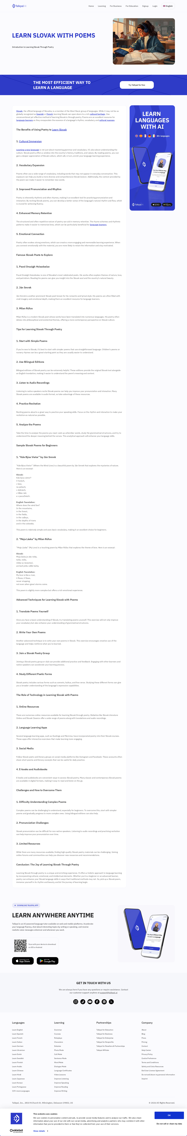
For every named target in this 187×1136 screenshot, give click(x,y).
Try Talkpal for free (136, 85)
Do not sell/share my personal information (158, 1074)
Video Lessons (60, 1074)
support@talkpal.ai (108, 992)
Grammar (58, 1030)
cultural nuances (106, 120)
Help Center (146, 1050)
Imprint (145, 1079)
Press (144, 1038)
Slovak (37, 47)
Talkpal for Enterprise (104, 1038)
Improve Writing (60, 1091)
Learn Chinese (17, 1070)
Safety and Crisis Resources (153, 1066)
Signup (145, 6)
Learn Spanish (17, 1034)
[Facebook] (97, 1001)
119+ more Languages (21, 1091)
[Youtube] (89, 1001)
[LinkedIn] (104, 1001)
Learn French (17, 1038)
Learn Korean (17, 1083)
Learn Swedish (18, 1058)
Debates (57, 1046)
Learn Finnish (17, 1062)
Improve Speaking (61, 1083)
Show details (39, 1131)
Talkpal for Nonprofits (105, 1042)
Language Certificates (63, 1070)
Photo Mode (59, 1050)
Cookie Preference (149, 1058)
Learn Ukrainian (18, 1050)
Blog (143, 1034)
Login (155, 6)
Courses (57, 1034)
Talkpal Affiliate (102, 1050)
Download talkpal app (27, 905)
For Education (132, 6)
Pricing (144, 1042)
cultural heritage (97, 114)
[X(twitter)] (111, 1001)
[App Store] (23, 961)
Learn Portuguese (19, 1087)
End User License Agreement (153, 1070)
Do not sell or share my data (169, 1124)
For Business (116, 6)
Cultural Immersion (30, 141)
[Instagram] (75, 1001)
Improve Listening (61, 1079)
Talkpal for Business (104, 1034)
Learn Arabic (17, 1066)
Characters (58, 1042)
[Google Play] (47, 961)
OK (169, 1115)
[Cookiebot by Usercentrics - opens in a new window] (16, 1131)
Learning (102, 6)
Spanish (40, 114)
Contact (145, 1046)
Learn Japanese (18, 1079)
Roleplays (58, 1038)
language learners (24, 120)
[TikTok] (82, 1001)
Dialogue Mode (60, 1066)
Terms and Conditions (150, 1062)
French (50, 114)
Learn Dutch (17, 1054)
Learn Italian (17, 1042)
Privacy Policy (147, 1054)
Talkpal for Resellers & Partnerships (110, 1046)
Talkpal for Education (104, 1030)
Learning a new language (27, 149)
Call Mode (58, 1054)
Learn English (17, 1030)
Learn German (17, 1046)
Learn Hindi (16, 1074)
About (144, 1030)
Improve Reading (61, 1087)
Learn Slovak (59, 129)
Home (91, 6)
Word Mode (58, 1062)
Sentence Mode (60, 1058)
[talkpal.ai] (19, 6)
